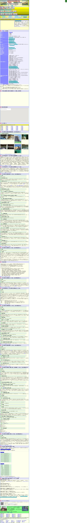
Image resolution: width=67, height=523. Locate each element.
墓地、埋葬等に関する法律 (20, 185)
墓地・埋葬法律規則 (24, 520)
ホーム (12, 5)
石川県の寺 (1, 515)
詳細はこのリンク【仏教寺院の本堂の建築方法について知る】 (8, 154)
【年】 (1, 450)
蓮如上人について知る (8, 522)
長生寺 (11, 32)
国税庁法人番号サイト (11, 48)
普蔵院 (22, 128)
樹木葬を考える (7, 520)
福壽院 (2, 129)
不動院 (17, 128)
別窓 (14, 38)
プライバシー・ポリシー (3, 512)
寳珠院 (7, 129)
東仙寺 (7, 128)
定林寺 (2, 128)
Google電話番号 (11, 41)
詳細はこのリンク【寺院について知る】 (5, 276)
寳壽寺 (17, 129)
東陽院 (12, 128)
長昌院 (22, 127)
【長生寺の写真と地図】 (18, 20)
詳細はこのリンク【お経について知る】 (5, 304)
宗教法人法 (12, 520)
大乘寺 (2, 127)
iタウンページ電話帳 (11, 42)
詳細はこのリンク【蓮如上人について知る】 (5, 172)
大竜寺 (17, 127)
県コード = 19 (16, 44)
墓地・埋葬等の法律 (19, 520)
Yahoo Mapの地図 (11, 39)
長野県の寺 (13, 515)
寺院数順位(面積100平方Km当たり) (13, 82)
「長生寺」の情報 (11, 47)
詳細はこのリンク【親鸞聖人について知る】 (5, 165)
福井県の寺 (7, 515)
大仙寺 (7, 127)
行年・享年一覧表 (2, 522)
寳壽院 (12, 129)
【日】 (12, 450)
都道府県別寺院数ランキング (12, 66)
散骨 (11, 185)
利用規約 (11, 512)
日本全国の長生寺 (11, 37)
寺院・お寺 (1, 520)
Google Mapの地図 (11, 38)
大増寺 (12, 127)
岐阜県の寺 (19, 515)
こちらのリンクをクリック (9, 481)
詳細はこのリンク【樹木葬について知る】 (5, 246)
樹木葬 (1, 354)
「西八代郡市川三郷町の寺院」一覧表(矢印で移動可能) (7, 12)
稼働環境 (8, 512)
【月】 (8, 450)
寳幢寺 (22, 129)
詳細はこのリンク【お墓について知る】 (5, 432)
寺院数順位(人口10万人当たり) (13, 67)
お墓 (5, 310)
